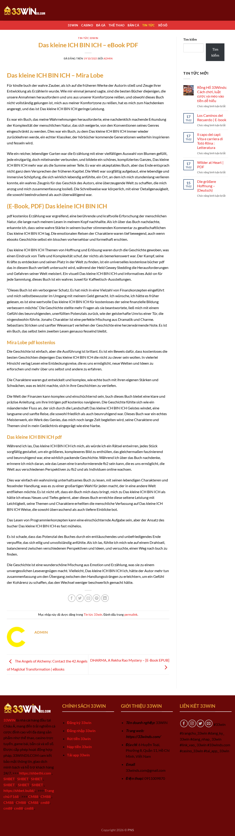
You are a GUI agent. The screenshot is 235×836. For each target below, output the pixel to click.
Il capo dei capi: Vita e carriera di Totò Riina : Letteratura (210, 141)
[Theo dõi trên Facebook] (184, 723)
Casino (87, 25)
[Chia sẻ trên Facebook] (72, 598)
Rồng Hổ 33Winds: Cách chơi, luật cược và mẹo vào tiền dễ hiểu (212, 94)
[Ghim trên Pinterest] (96, 598)
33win (73, 25)
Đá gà (100, 25)
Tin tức (148, 25)
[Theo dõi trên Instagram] (192, 723)
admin (108, 58)
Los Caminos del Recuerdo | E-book (211, 117)
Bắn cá (133, 25)
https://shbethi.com (35, 773)
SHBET (9, 779)
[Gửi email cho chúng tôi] (209, 723)
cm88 (45, 802)
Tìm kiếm (190, 39)
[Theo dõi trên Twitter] (200, 723)
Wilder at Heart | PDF (210, 164)
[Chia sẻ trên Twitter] (80, 598)
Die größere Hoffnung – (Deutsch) (206, 185)
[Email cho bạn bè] (88, 598)
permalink (130, 614)
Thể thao (116, 25)
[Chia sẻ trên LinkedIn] (105, 598)
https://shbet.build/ (19, 790)
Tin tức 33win (88, 37)
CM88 (33, 796)
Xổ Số (162, 25)
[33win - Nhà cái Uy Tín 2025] (26, 10)
